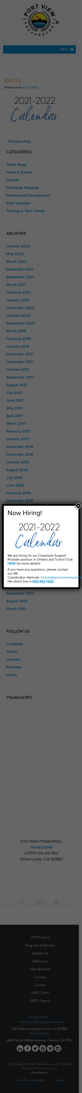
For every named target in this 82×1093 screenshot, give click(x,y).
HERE (12, 564)
